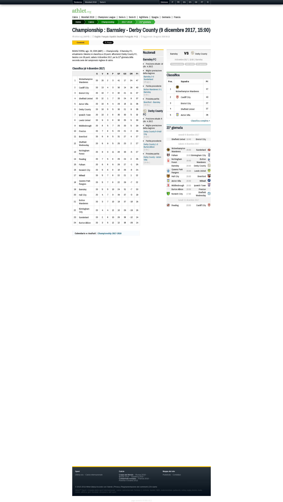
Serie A (103, 2)
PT (202, 2)
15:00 (188, 149)
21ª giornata (145, 22)
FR (178, 2)
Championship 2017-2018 (109, 233)
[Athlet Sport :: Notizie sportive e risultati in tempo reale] (81, 11)
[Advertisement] (141, 267)
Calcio (75, 17)
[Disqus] (141, 327)
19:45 (188, 139)
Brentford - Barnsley (152, 102)
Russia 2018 (140, 475)
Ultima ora (79, 475)
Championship (107, 22)
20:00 (188, 205)
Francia (177, 17)
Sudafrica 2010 (137, 477)
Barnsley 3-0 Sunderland (149, 78)
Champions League (106, 17)
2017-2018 (127, 22)
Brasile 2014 (124, 477)
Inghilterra (143, 17)
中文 (136, 36)
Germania (166, 17)
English (98, 36)
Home (78, 22)
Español (113, 36)
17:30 (188, 193)
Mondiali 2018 (91, 2)
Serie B (132, 17)
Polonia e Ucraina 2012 (128, 480)
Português (129, 36)
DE (196, 2)
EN (184, 2)
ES (190, 2)
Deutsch (120, 36)
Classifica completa (199, 120)
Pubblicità (167, 475)
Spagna (155, 17)
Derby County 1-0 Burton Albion (151, 145)
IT (172, 2)
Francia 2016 (143, 478)
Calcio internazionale (94, 475)
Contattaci (177, 475)
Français (105, 36)
